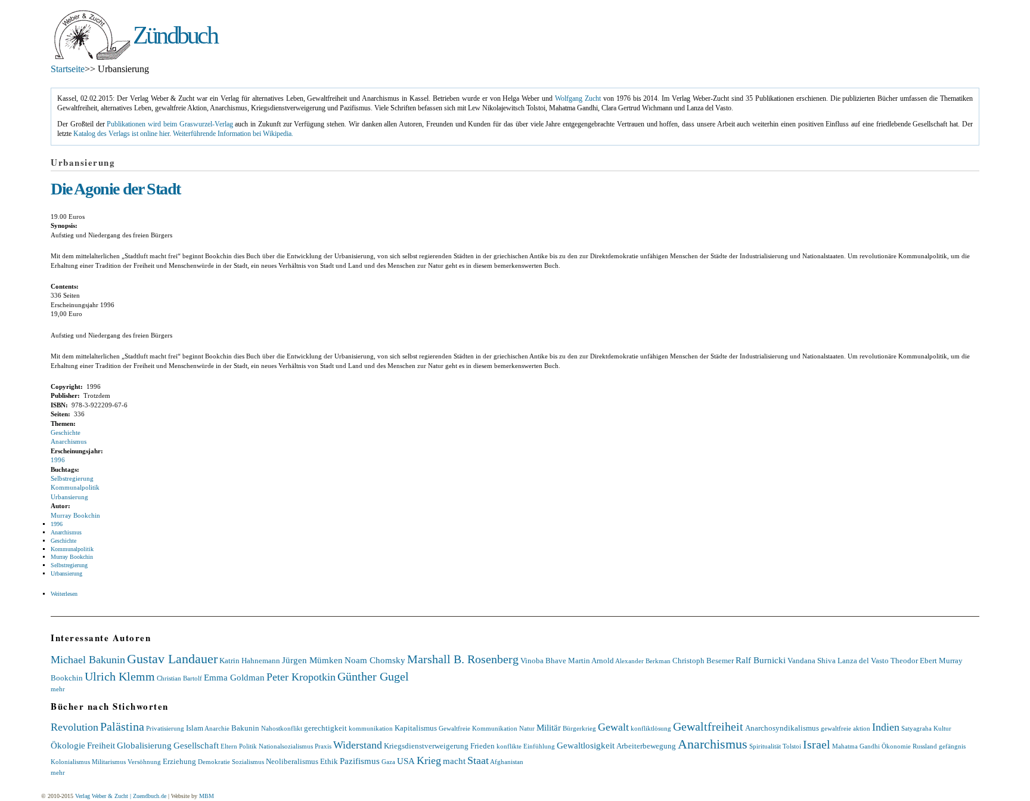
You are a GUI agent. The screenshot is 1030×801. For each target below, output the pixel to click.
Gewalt (613, 727)
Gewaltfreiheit (708, 726)
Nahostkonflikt (281, 728)
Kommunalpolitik (75, 487)
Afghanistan (506, 761)
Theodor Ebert (914, 660)
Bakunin (245, 727)
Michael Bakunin (88, 660)
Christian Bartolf (179, 678)
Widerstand (357, 745)
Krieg (429, 760)
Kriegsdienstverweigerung (426, 745)
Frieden (482, 745)
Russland (925, 746)
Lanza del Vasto (863, 660)
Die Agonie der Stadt (116, 189)
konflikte (509, 746)
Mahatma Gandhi (856, 746)
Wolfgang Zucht (578, 99)
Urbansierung (69, 496)
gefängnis (952, 746)
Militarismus (109, 761)
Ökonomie (896, 746)
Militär (548, 727)
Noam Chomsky (375, 660)
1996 (58, 459)
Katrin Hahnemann (249, 660)
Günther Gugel (373, 676)
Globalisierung (144, 745)
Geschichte (65, 432)
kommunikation (371, 728)
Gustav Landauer (172, 658)
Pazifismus (360, 761)
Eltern (229, 746)
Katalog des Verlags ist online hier (121, 134)
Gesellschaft (196, 745)
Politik (248, 746)
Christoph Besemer (703, 660)
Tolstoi (792, 746)
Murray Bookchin (75, 515)
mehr (58, 688)
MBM (206, 796)
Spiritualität (765, 746)
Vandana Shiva (811, 660)
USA (406, 761)
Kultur (942, 728)
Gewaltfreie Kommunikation (478, 728)
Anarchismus (68, 441)
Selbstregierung (72, 478)
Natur (527, 728)
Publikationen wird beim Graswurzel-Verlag (169, 124)
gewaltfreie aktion (845, 728)
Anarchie (216, 728)
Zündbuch (175, 35)
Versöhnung (144, 761)
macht (454, 761)
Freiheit (101, 745)
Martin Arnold (591, 660)
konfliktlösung (651, 728)
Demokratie (214, 761)
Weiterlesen (64, 593)
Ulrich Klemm (120, 676)
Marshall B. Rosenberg (463, 659)
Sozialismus (248, 761)
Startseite (68, 69)
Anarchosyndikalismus (782, 727)
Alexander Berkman (643, 660)
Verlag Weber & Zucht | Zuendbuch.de (120, 796)
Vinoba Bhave (543, 660)
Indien (885, 727)
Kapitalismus (416, 727)
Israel (816, 744)
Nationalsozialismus (286, 746)
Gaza (388, 761)
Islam (194, 727)
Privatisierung (165, 728)
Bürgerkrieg (579, 728)
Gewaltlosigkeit (586, 745)
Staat (478, 760)
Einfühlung (539, 746)
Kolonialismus (70, 761)
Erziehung (179, 761)
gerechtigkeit (325, 727)
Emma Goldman (234, 677)
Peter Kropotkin (301, 677)
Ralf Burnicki (761, 660)
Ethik (329, 761)
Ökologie (68, 745)
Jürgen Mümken (312, 660)
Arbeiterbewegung (646, 745)
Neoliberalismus (292, 761)
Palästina (122, 726)
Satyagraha (916, 728)
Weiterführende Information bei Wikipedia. (233, 134)
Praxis (323, 746)
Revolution (74, 727)
